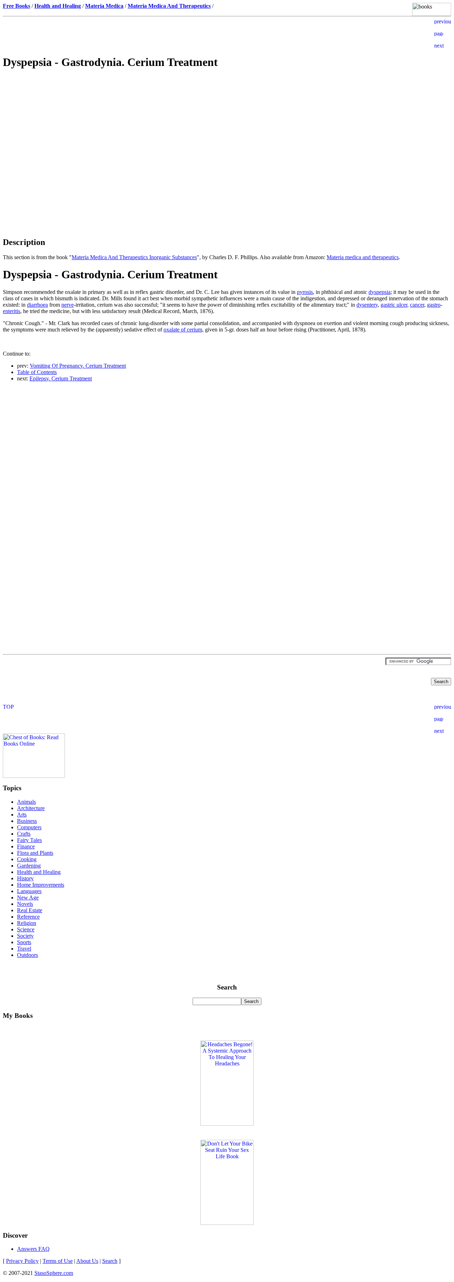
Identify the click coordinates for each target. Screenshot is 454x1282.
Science (25, 929)
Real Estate (29, 910)
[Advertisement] (227, 126)
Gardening (29, 866)
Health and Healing (39, 872)
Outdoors (27, 955)
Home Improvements (40, 885)
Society (25, 936)
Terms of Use (58, 1261)
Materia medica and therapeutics (363, 257)
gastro (434, 305)
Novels (25, 904)
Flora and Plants (35, 853)
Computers (29, 827)
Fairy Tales (29, 840)
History (25, 878)
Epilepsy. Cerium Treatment (60, 378)
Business (27, 821)
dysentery (367, 305)
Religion (26, 923)
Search (109, 1261)
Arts (22, 815)
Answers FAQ (33, 1249)
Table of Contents (37, 372)
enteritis (11, 311)
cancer (417, 305)
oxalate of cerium (183, 330)
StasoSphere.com (53, 1273)
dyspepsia (380, 292)
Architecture (31, 808)
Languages (29, 891)
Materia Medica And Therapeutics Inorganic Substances (134, 257)
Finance (26, 846)
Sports (24, 942)
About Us (87, 1261)
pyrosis (305, 292)
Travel (24, 949)
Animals (26, 802)
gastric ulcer (394, 305)
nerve (67, 305)
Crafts (24, 834)
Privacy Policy (22, 1261)
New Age (28, 897)
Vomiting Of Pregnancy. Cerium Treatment (78, 366)
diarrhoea (37, 305)
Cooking (27, 859)
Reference (28, 917)
